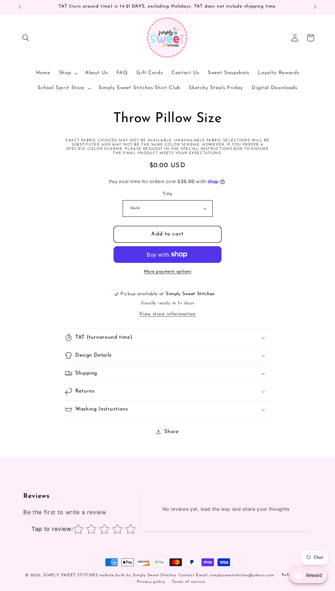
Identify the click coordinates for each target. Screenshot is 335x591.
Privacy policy (151, 582)
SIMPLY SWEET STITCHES (70, 575)
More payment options (167, 271)
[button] (26, 38)
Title (167, 194)
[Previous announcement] (20, 7)
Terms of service (188, 582)
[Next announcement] (315, 7)
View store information (167, 314)
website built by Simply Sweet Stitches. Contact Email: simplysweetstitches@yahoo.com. (187, 575)
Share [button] (171, 431)
